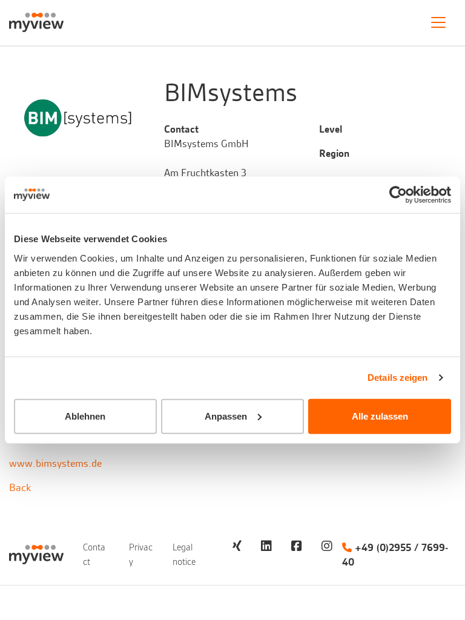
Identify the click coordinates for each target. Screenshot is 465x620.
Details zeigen (397, 377)
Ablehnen (85, 416)
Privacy (141, 554)
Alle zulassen (380, 416)
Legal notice (184, 554)
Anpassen (226, 416)
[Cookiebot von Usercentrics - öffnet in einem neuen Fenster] (398, 195)
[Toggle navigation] (438, 22)
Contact (94, 554)
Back (20, 487)
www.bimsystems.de (55, 463)
